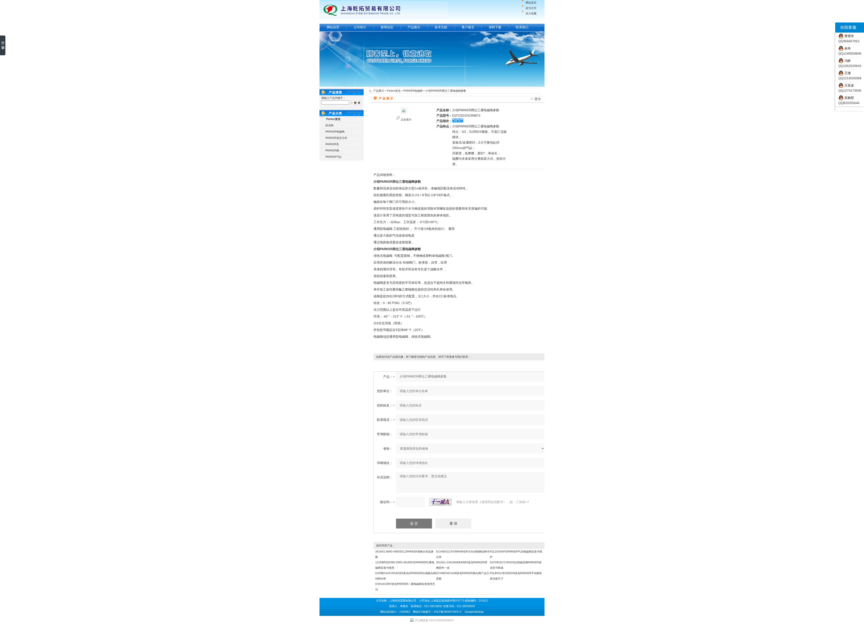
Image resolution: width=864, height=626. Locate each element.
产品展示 (414, 27)
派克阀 (329, 125)
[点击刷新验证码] (440, 502)
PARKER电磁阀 (334, 131)
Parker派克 (393, 90)
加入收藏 (531, 13)
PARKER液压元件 (336, 138)
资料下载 (495, 27)
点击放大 (406, 119)
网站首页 (531, 2)
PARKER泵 (332, 144)
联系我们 (522, 27)
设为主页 (531, 8)
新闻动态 (387, 27)
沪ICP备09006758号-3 (447, 611)
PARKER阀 (332, 150)
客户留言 (468, 27)
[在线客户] (829, 27)
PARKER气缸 (333, 156)
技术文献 (441, 27)
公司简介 (360, 27)
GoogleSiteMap (474, 611)
